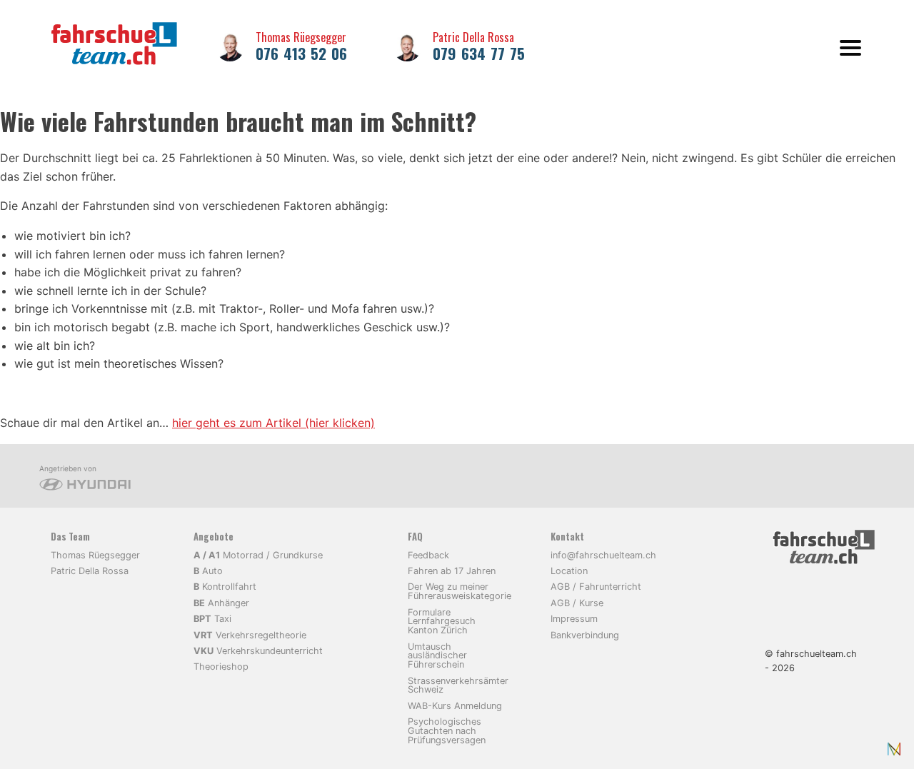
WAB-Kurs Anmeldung (455, 705)
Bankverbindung (585, 635)
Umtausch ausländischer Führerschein (437, 655)
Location (569, 571)
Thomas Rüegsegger (301, 37)
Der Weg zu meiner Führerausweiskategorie (459, 591)
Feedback (428, 555)
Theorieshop (221, 666)
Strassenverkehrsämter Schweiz (458, 685)
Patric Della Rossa (473, 37)
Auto (208, 571)
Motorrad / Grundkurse (258, 555)
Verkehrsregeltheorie (250, 635)
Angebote (213, 536)
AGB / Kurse (577, 603)
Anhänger (221, 603)
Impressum (574, 618)
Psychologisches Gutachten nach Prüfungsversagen (447, 730)
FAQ (415, 536)
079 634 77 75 (479, 53)
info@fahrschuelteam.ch (603, 555)
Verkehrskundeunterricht (258, 650)
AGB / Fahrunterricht (596, 586)
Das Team (70, 536)
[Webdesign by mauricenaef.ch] (894, 749)
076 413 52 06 (301, 53)
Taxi (212, 618)
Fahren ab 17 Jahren (452, 571)
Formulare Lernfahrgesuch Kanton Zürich (442, 621)
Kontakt (567, 536)
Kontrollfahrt (225, 586)
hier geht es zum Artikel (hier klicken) (273, 423)
